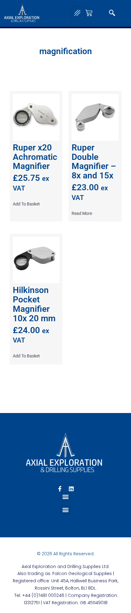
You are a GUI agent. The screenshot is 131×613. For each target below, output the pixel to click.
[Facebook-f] (59, 488)
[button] (112, 13)
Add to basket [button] (26, 204)
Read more (82, 213)
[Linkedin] (71, 488)
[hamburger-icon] (77, 13)
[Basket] (88, 12)
